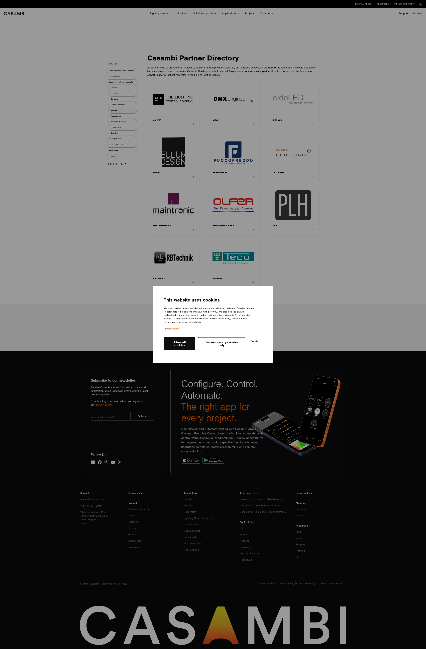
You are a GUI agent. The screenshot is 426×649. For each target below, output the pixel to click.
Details (254, 341)
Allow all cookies (179, 343)
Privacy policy (171, 328)
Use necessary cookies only (222, 343)
